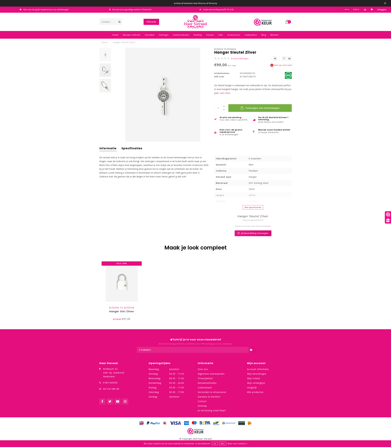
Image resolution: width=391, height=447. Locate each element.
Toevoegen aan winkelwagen (262, 107)
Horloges (164, 34)
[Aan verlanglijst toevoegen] (284, 58)
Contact (202, 401)
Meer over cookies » (237, 444)
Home (115, 34)
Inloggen (381, 9)
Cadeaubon (251, 34)
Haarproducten (181, 34)
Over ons (203, 369)
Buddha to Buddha (225, 49)
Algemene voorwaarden (211, 373)
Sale (220, 34)
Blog (263, 34)
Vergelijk (252, 387)
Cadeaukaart (205, 387)
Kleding (198, 34)
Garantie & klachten (209, 396)
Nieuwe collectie (131, 34)
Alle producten (255, 392)
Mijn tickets (253, 378)
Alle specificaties (252, 207)
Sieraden (150, 34)
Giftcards (151, 21)
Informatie (108, 148)
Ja (215, 444)
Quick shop (123, 307)
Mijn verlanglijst (256, 382)
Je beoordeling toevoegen (254, 233)
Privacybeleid (205, 378)
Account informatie (258, 369)
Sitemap (202, 405)
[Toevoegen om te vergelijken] (289, 58)
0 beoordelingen (240, 58)
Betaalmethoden (207, 382)
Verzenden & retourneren (212, 392)
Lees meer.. (225, 93)
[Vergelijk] (365, 9)
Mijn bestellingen (256, 373)
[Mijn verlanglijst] (372, 9)
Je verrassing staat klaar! (212, 410)
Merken (274, 34)
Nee (223, 444)
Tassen (210, 34)
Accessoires (233, 34)
